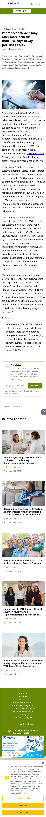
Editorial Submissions (23, 702)
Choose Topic (20, 11)
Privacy (23, 714)
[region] (23, 788)
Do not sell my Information (23, 708)
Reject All (23, 805)
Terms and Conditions (23, 711)
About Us (23, 693)
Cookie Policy (21, 793)
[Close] (43, 763)
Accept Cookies (23, 812)
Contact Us (23, 699)
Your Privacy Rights (23, 717)
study (11, 112)
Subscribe (34, 386)
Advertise (23, 696)
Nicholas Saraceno (13, 467)
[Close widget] (41, 738)
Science (6, 406)
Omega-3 (16, 406)
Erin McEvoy (11, 518)
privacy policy (13, 393)
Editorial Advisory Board (23, 705)
